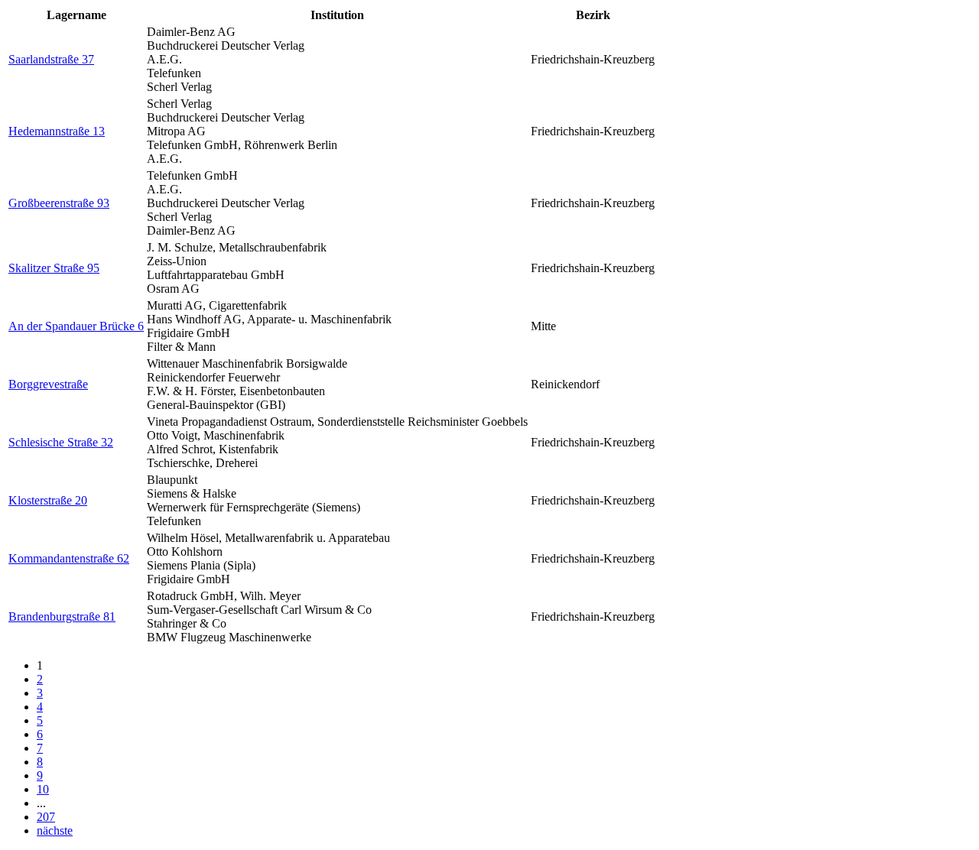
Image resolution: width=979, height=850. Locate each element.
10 (43, 789)
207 (46, 816)
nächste (55, 830)
